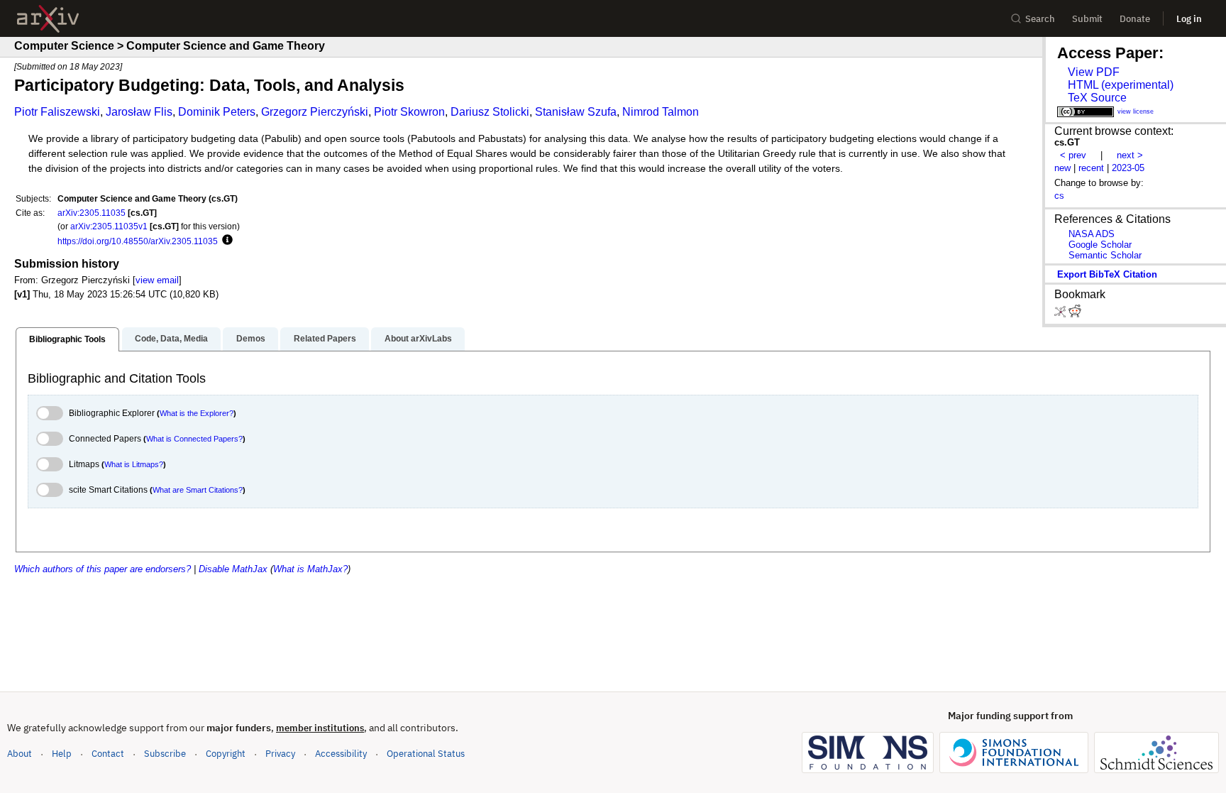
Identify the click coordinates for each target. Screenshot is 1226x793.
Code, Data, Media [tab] (171, 339)
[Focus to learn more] (225, 240)
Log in (1189, 19)
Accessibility (341, 754)
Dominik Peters (216, 112)
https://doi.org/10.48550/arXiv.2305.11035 (137, 241)
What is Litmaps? (133, 464)
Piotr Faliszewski (57, 112)
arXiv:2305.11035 (91, 212)
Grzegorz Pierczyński (314, 112)
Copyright (225, 754)
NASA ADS (1091, 234)
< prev (1073, 155)
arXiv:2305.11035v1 (109, 226)
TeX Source (1097, 98)
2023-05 (1128, 168)
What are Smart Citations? (198, 490)
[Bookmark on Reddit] (1074, 314)
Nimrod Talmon (660, 112)
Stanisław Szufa (576, 112)
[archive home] (48, 19)
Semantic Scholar (1105, 255)
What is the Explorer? (196, 413)
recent (1091, 168)
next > (1130, 155)
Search (1040, 19)
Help (62, 754)
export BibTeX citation (1107, 274)
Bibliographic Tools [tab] (67, 339)
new (1062, 168)
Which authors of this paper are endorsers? (102, 569)
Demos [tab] (250, 339)
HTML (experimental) (1120, 85)
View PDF (1094, 72)
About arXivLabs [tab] (418, 339)
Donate (1135, 19)
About (19, 754)
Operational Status (426, 753)
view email (157, 280)
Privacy (280, 754)
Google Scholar (1100, 244)
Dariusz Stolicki (490, 112)
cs (1059, 195)
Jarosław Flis (139, 112)
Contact (108, 754)
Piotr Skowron (409, 112)
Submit (1087, 19)
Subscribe (165, 754)
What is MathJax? (310, 569)
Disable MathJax (233, 569)
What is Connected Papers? (194, 438)
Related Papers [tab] (325, 339)
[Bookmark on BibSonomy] (1061, 314)
